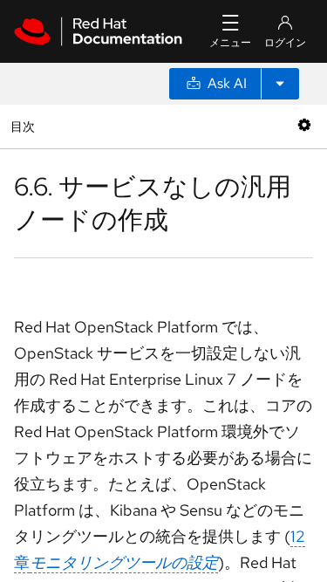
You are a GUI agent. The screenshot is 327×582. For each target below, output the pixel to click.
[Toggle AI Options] (280, 83)
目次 (25, 126)
